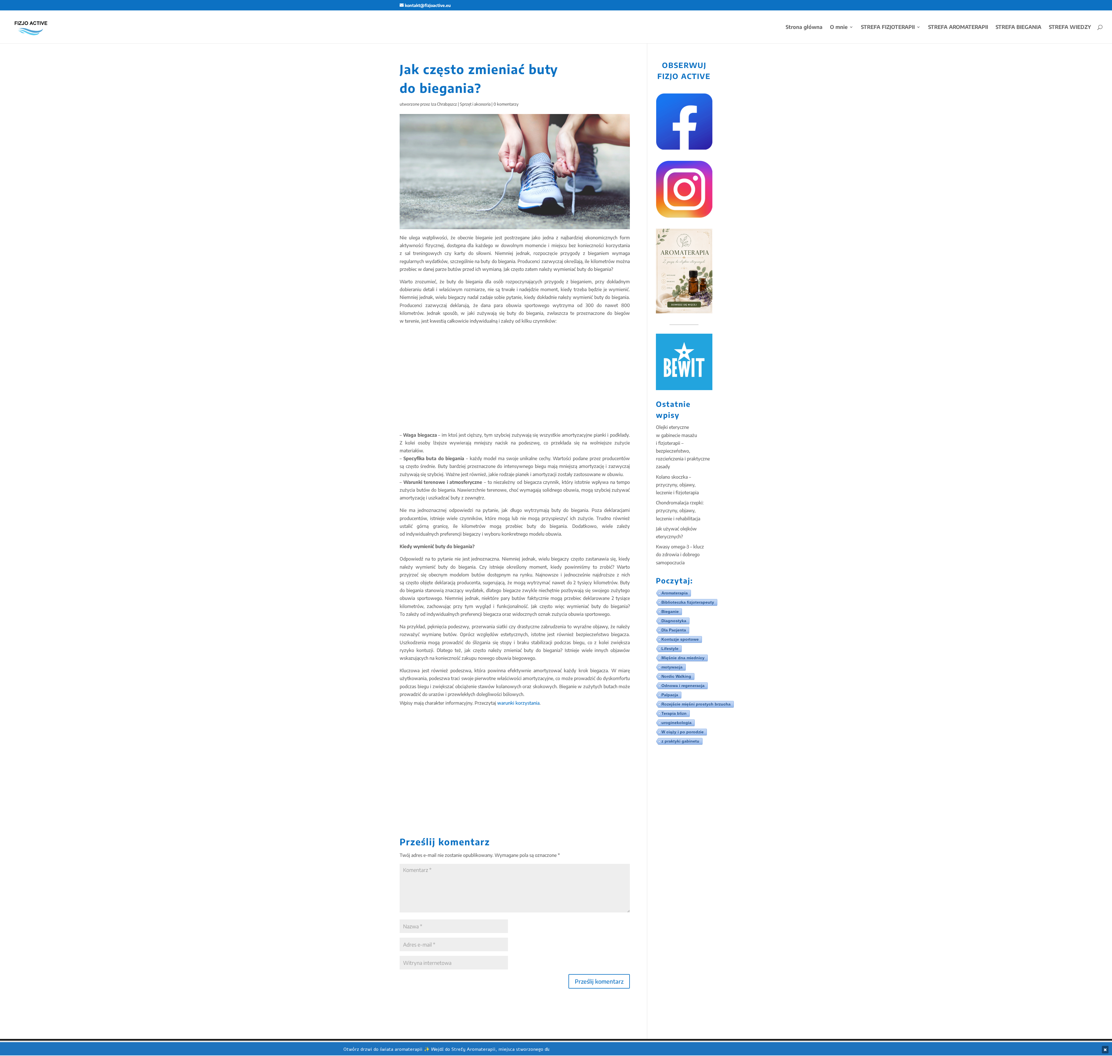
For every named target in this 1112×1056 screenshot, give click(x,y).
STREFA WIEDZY (1070, 27)
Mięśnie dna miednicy (683, 657)
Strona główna (804, 27)
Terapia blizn (674, 713)
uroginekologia (676, 722)
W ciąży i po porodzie (682, 732)
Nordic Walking (676, 676)
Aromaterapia (674, 593)
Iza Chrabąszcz (444, 104)
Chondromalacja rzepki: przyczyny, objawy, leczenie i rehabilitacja (680, 510)
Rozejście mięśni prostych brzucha (696, 704)
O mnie (839, 27)
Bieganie (670, 611)
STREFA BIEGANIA (1018, 27)
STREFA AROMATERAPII (958, 27)
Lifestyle (669, 648)
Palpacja (669, 695)
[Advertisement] (515, 377)
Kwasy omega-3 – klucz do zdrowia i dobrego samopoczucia (680, 554)
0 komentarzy (506, 104)
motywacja (672, 667)
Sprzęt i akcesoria (475, 104)
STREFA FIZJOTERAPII (888, 27)
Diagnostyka (673, 620)
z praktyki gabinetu (680, 741)
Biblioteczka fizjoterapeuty (687, 602)
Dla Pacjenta (673, 630)
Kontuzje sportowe (680, 639)
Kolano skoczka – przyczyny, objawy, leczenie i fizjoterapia (677, 484)
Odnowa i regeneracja (683, 685)
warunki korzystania (518, 703)
